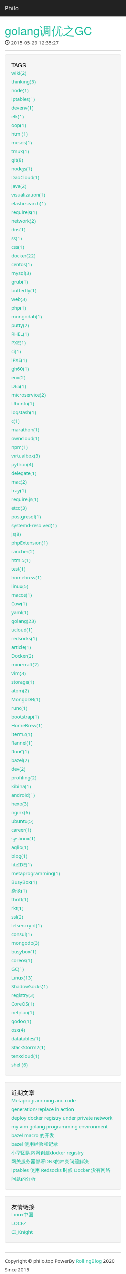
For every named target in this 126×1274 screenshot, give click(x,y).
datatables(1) (25, 1038)
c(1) (15, 421)
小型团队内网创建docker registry (47, 1152)
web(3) (19, 299)
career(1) (21, 829)
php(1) (18, 307)
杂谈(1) (19, 890)
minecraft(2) (25, 664)
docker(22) (23, 255)
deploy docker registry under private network (61, 1118)
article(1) (21, 647)
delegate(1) (24, 473)
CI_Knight (22, 1232)
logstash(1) (23, 412)
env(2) (18, 377)
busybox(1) (24, 951)
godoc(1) (21, 1021)
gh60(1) (20, 368)
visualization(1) (28, 194)
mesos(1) (21, 142)
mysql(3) (21, 273)
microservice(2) (28, 394)
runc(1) (19, 708)
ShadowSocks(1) (29, 986)
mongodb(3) (25, 943)
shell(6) (19, 1064)
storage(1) (22, 682)
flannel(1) (22, 742)
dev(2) (18, 769)
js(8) (16, 534)
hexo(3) (19, 803)
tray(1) (18, 490)
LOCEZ (18, 1223)
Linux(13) (22, 977)
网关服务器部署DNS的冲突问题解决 (50, 1161)
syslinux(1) (23, 838)
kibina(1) (21, 786)
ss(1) (16, 238)
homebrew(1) (26, 577)
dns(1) (18, 229)
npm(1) (19, 447)
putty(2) (20, 325)
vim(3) (18, 673)
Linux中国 (22, 1214)
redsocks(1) (24, 638)
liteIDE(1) (21, 864)
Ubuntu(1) (22, 403)
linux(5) (19, 586)
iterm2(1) (21, 734)
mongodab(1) (26, 316)
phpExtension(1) (29, 542)
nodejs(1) (21, 168)
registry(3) (23, 995)
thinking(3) (23, 81)
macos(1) (21, 595)
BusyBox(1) (24, 882)
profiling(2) (24, 777)
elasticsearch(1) (28, 203)
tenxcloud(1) (25, 1056)
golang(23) (23, 621)
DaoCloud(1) (25, 177)
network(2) (23, 220)
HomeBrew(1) (27, 725)
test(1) (18, 568)
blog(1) (19, 856)
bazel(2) (20, 760)
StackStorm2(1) (28, 1047)
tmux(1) (20, 151)
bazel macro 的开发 (32, 1135)
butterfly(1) (24, 290)
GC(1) (17, 969)
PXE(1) (18, 342)
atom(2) (20, 690)
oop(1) (18, 125)
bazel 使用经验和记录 (34, 1144)
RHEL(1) (20, 334)
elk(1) (17, 116)
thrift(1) (19, 899)
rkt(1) (17, 908)
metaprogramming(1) (35, 873)
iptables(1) (23, 99)
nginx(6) (20, 812)
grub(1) (19, 281)
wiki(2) (18, 73)
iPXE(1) (19, 360)
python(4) (22, 464)
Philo (12, 8)
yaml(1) (19, 612)
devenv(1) (22, 107)
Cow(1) (19, 603)
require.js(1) (24, 499)
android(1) (23, 795)
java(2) (18, 186)
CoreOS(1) (22, 1003)
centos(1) (21, 264)
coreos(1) (21, 960)
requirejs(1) (24, 212)
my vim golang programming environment (59, 1126)
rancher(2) (23, 551)
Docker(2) (22, 655)
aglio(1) (19, 847)
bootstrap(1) (25, 716)
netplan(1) (22, 1012)
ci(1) (16, 351)
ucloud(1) (22, 629)
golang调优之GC (48, 30)
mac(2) (19, 481)
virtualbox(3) (25, 455)
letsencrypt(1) (26, 925)
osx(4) (18, 1030)
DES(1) (18, 386)
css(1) (17, 247)
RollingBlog (89, 1261)
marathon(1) (25, 429)
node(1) (20, 90)
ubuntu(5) (22, 821)
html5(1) (21, 560)
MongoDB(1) (25, 699)
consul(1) (21, 934)
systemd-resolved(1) (34, 525)
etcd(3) (19, 508)
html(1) (19, 133)
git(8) (17, 160)
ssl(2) (17, 916)
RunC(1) (20, 751)
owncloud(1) (25, 438)
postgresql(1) (26, 516)
